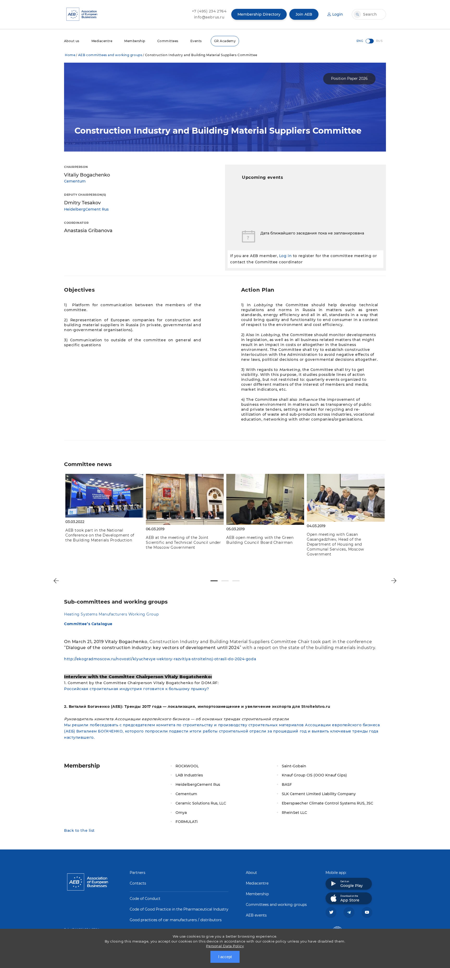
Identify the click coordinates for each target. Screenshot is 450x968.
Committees (167, 41)
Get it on (351, 884)
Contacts (138, 883)
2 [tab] (225, 580)
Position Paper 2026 (349, 78)
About (251, 872)
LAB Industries (189, 775)
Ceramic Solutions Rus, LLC (201, 803)
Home (70, 55)
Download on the (349, 898)
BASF (287, 784)
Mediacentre (101, 41)
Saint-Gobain (294, 766)
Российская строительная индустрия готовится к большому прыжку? (136, 688)
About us (71, 41)
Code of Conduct (145, 898)
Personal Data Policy (225, 946)
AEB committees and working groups (110, 55)
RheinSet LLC (294, 812)
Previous (56, 580)
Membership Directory (259, 14)
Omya (181, 812)
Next (393, 580)
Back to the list (79, 830)
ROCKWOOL (187, 766)
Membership (134, 41)
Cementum (75, 181)
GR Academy (225, 41)
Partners (137, 872)
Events (196, 41)
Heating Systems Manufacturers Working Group (111, 614)
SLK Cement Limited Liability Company (319, 794)
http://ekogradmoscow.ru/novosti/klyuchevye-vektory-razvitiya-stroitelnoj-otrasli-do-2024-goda (160, 659)
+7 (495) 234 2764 (209, 11)
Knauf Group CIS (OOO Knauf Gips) (314, 775)
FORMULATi (187, 821)
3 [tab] (236, 580)
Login (337, 14)
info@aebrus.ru (209, 17)
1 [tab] (214, 580)
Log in (285, 255)
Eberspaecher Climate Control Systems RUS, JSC (327, 803)
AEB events (256, 915)
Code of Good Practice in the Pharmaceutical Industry (179, 909)
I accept (225, 956)
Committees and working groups (276, 904)
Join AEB (304, 14)
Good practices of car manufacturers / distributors (176, 920)
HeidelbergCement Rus (86, 209)
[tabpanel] (104, 509)
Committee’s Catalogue (88, 624)
